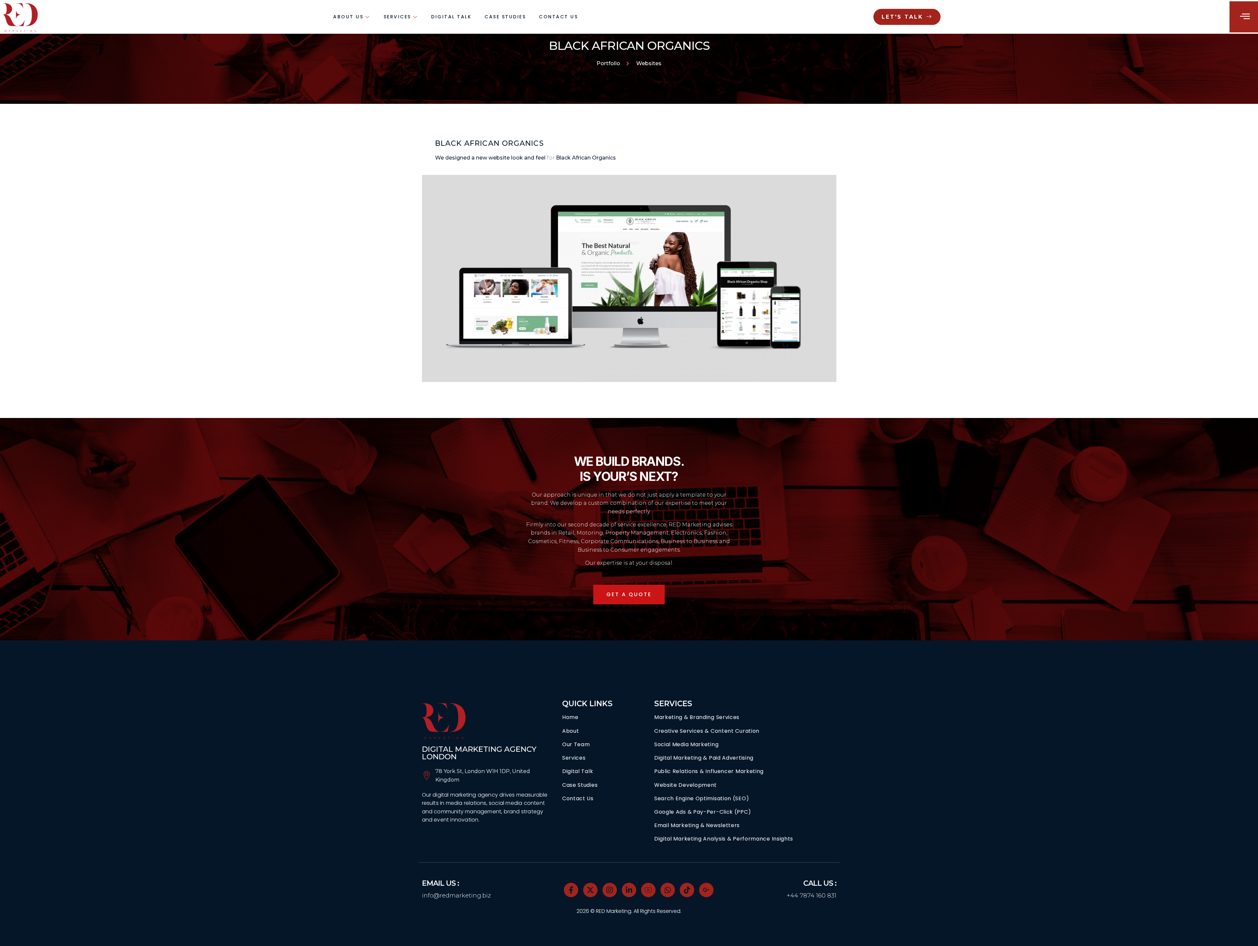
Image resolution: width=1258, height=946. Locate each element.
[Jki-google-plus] (706, 890)
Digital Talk (451, 16)
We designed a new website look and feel (490, 158)
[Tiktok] (687, 890)
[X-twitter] (590, 890)
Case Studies (505, 16)
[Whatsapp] (667, 890)
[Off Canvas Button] (1245, 16)
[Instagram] (609, 890)
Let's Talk (902, 17)
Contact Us (558, 16)
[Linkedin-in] (629, 890)
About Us (348, 16)
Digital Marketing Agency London (479, 753)
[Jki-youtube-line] (648, 890)
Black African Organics (586, 158)
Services (397, 16)
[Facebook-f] (571, 890)
